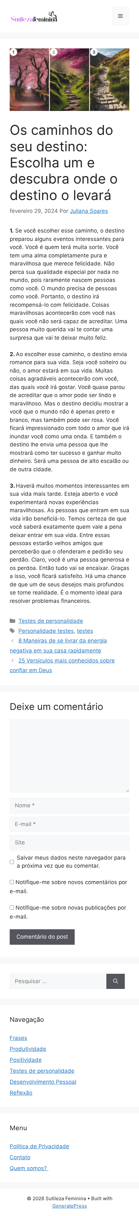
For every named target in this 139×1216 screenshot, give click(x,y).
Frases (18, 1038)
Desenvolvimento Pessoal (43, 1082)
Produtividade (28, 1049)
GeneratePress (69, 1206)
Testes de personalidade (50, 621)
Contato (20, 1157)
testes (85, 631)
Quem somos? (29, 1168)
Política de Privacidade (39, 1146)
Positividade (26, 1060)
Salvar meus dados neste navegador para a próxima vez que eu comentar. (71, 861)
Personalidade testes (46, 631)
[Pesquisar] (115, 981)
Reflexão (21, 1093)
